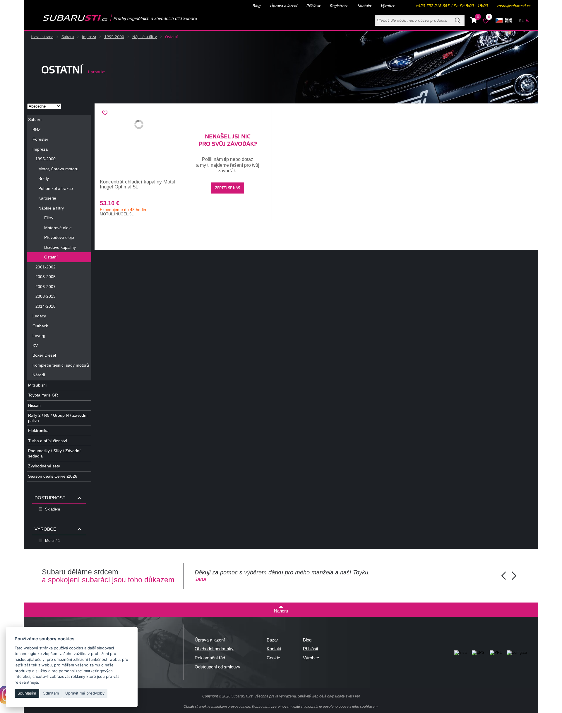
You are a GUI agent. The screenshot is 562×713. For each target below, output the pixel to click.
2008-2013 (45, 296)
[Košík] (473, 21)
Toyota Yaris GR (43, 395)
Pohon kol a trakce (55, 188)
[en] (508, 20)
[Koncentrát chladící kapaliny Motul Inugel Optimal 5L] (139, 143)
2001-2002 (45, 267)
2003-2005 (45, 276)
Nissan (34, 405)
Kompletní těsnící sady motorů (60, 365)
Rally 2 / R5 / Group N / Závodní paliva (58, 418)
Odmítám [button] (51, 693)
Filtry (48, 217)
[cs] (499, 20)
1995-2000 (114, 37)
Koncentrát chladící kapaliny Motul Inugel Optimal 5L (137, 184)
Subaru (67, 37)
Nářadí (38, 374)
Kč (521, 20)
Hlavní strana (42, 37)
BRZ (36, 129)
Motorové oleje (58, 227)
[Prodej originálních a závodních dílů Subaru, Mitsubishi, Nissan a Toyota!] (111, 18)
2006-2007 (45, 286)
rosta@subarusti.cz (513, 6)
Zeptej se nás (227, 188)
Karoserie (47, 198)
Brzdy (43, 178)
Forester (40, 139)
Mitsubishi (37, 385)
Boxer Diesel (44, 355)
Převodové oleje (59, 237)
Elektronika (38, 430)
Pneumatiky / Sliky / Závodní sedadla (54, 453)
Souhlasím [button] (27, 693)
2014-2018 (45, 306)
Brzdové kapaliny (60, 247)
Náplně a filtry (144, 37)
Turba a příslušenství (47, 440)
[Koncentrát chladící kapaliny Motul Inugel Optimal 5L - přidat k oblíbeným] (104, 113)
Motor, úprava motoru (58, 168)
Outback (40, 326)
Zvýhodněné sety (44, 466)
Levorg (38, 335)
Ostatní (51, 257)
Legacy (39, 316)
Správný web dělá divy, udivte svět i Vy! (329, 696)
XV (35, 345)
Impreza (89, 37)
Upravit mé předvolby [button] (84, 693)
